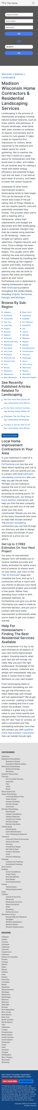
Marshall (25, 335)
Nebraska (5, 1004)
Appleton (7, 312)
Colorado (5, 949)
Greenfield (26, 325)
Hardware (10, 771)
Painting (5, 859)
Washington (6, 1055)
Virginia (15, 294)
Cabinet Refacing (13, 816)
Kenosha (7, 332)
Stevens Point (9, 361)
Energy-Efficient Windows (16, 917)
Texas (4, 1045)
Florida (4, 959)
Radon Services (12, 912)
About (8, 1074)
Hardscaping (24, 420)
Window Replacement (15, 927)
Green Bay (8, 325)
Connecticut (6, 952)
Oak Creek (8, 351)
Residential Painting (14, 864)
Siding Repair (11, 887)
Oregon (4, 1029)
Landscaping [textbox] (12, 15)
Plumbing (10, 909)
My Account (26, 1081)
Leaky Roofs (11, 874)
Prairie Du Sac (9, 358)
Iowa (3, 974)
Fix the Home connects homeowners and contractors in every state (17, 408)
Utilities (24, 411)
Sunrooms (10, 806)
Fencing (9, 844)
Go (19, 34)
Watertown (26, 368)
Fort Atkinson (27, 322)
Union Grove (27, 364)
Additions (6, 756)
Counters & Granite (13, 819)
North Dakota (7, 1022)
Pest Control (6, 867)
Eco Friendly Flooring (14, 779)
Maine (4, 984)
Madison (19, 74)
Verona (6, 368)
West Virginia (7, 1057)
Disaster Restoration (10, 774)
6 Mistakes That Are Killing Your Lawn (17, 416)
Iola (23, 328)
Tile (7, 784)
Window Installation (14, 922)
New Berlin (8, 348)
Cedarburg (26, 315)
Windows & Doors (9, 914)
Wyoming (5, 1062)
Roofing (11, 411)
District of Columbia (10, 957)
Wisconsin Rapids (29, 377)
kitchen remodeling (16, 523)
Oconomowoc (27, 351)
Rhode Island (7, 1035)
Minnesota (6, 994)
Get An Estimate (10, 575)
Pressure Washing (13, 857)
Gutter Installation (13, 872)
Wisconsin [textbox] (11, 21)
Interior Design (12, 804)
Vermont (5, 1050)
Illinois (4, 969)
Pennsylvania (7, 1032)
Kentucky (5, 979)
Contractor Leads (7, 1076)
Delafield (25, 319)
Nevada (5, 1007)
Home (3, 1074)
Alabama (5, 937)
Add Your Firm (10, 1081)
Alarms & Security (13, 897)
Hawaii (4, 964)
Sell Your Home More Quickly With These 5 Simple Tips (17, 399)
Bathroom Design (13, 769)
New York (5, 1017)
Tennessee (26, 294)
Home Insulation (12, 904)
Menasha (25, 338)
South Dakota (7, 1040)
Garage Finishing (13, 801)
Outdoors (5, 837)
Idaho (4, 967)
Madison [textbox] (10, 27)
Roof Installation (12, 877)
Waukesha (8, 371)
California (6, 947)
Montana (5, 1002)
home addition (9, 500)
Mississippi (6, 997)
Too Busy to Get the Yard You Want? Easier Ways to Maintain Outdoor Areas (17, 425)
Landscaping (8, 77)
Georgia (6, 297)
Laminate (9, 781)
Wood (8, 789)
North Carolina (7, 1019)
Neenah (25, 345)
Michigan (20, 297)
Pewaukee (8, 354)
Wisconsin (7, 74)
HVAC (8, 907)
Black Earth (26, 312)
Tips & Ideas (16, 1074)
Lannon (25, 332)
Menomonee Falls (11, 342)
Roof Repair (10, 879)
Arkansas (5, 944)
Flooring (5, 776)
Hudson (7, 328)
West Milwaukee (10, 377)
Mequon (25, 342)
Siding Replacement (14, 889)
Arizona (5, 942)
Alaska (4, 939)
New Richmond (28, 348)
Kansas (4, 977)
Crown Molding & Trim (15, 796)
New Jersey (6, 1012)
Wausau (25, 371)
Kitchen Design (12, 821)
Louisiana (5, 982)
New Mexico (7, 1014)
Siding (17, 411)
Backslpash (10, 811)
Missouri (5, 999)
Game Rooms (11, 799)
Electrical (10, 899)
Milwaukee (8, 345)
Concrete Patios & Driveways (17, 839)
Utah (3, 1047)
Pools (8, 854)
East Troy (7, 322)
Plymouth (26, 354)
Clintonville (8, 319)
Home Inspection (8, 791)
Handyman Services (14, 902)
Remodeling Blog (19, 1076)
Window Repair (12, 924)
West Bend (26, 374)
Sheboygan (26, 358)
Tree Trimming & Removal (16, 834)
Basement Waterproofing (16, 764)
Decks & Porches (12, 842)
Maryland (5, 987)
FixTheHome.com (10, 464)
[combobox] (19, 15)
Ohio (3, 1024)
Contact (28, 1076)
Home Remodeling (26, 403)
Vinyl (8, 786)
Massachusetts (8, 989)
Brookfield (8, 315)
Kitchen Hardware (13, 824)
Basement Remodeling (11, 759)
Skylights (9, 919)
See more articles (10, 435)
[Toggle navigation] (33, 3)
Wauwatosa (8, 374)
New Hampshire (8, 1009)
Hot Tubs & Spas (12, 849)
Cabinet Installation (14, 814)
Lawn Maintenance (13, 831)
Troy (5, 364)
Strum (24, 361)
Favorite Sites (25, 1074)
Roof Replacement (13, 882)
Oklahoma (6, 1027)
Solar (4, 892)
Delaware (5, 954)
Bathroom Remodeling (11, 766)
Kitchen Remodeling (10, 809)
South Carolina (8, 1037)
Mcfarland (8, 338)
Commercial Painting (14, 862)
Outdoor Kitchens (13, 852)
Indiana (5, 972)
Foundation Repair (13, 847)
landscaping (13, 287)
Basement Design (13, 761)
